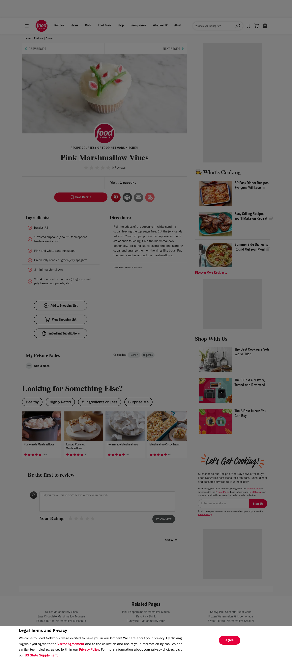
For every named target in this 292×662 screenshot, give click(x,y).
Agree (229, 640)
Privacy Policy (89, 650)
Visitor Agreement (70, 644)
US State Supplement (41, 656)
